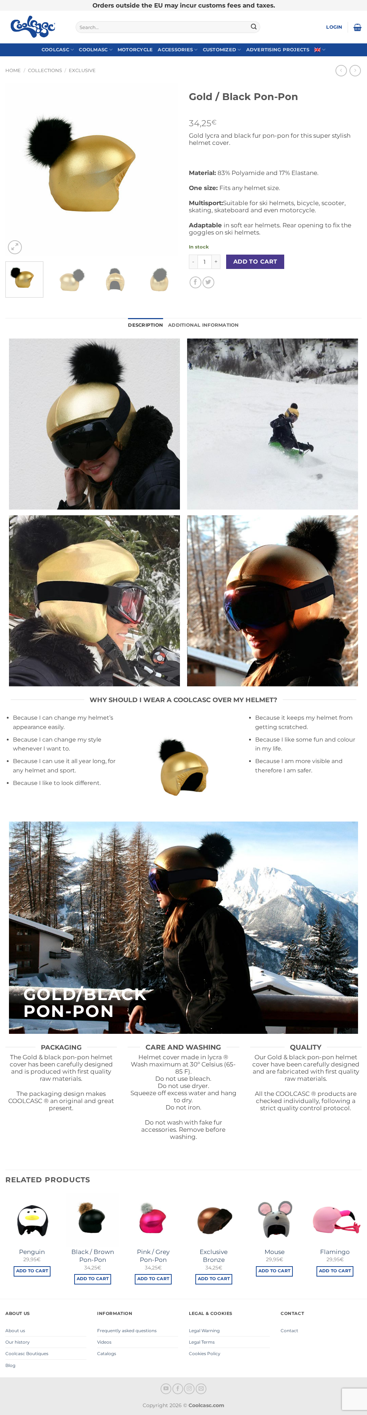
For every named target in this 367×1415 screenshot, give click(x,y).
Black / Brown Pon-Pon (92, 1255)
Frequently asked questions (127, 1330)
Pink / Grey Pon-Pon (153, 1255)
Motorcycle (135, 49)
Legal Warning (204, 1330)
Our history (17, 1342)
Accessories (175, 49)
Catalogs (106, 1353)
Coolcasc (55, 49)
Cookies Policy (204, 1353)
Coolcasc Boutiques (26, 1353)
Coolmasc (93, 49)
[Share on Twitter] (208, 282)
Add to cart (255, 261)
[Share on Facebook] (195, 282)
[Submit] (254, 27)
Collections (45, 70)
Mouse (274, 1251)
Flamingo (335, 1251)
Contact (289, 1330)
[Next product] (341, 70)
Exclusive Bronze (214, 1255)
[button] (334, 27)
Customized (220, 49)
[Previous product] (355, 70)
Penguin (32, 1251)
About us (15, 1330)
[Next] (165, 169)
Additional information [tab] (203, 325)
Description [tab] (145, 325)
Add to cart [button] (32, 1270)
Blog (10, 1365)
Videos (104, 1342)
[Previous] (17, 169)
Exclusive (82, 70)
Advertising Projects (277, 49)
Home (13, 70)
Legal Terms (202, 1342)
